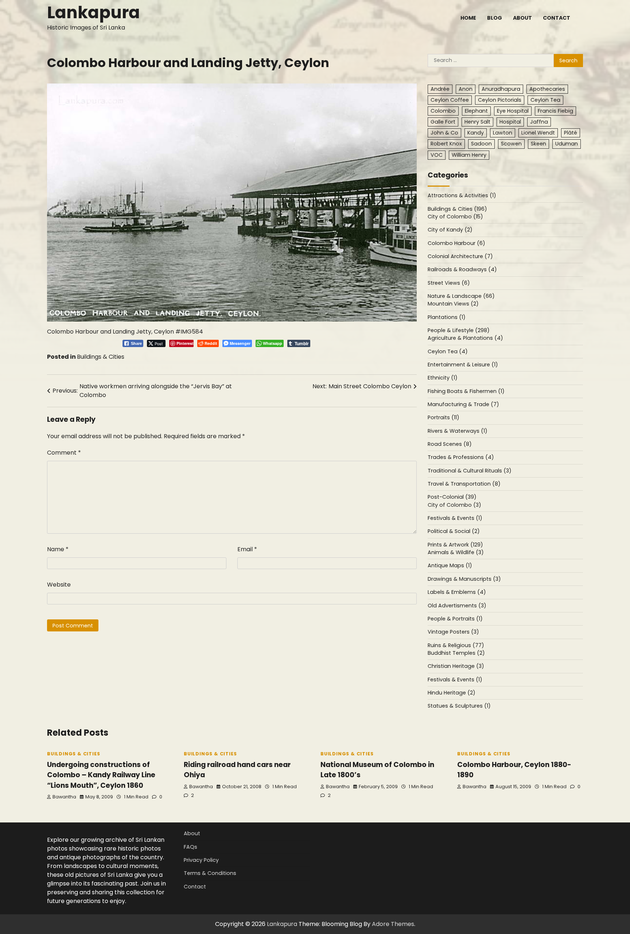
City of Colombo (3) (454, 505)
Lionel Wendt (538, 132)
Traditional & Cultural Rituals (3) (470, 470)
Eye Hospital (513, 110)
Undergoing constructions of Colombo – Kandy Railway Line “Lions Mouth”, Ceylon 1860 (101, 775)
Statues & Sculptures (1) (459, 705)
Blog (494, 18)
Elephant (476, 110)
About (522, 18)
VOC (437, 155)
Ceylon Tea (545, 100)
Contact (556, 18)
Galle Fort (443, 121)
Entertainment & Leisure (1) (463, 364)
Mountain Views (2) (453, 303)
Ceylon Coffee (450, 100)
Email (247, 549)
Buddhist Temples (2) (456, 653)
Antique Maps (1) (450, 565)
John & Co (444, 132)
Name (58, 549)
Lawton (502, 132)
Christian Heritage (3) (456, 666)
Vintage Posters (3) (453, 631)
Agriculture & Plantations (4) (465, 338)
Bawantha (64, 797)
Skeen (538, 143)
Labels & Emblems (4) (457, 592)
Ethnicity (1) (443, 377)
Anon (465, 89)
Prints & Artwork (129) (455, 544)
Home (468, 18)
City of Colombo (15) (455, 216)
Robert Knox (446, 143)
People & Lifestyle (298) (459, 330)
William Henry (469, 155)
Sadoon (481, 143)
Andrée (440, 89)
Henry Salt (477, 121)
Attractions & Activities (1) (462, 195)
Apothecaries (547, 89)
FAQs (190, 847)
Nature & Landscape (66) (461, 296)
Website (59, 584)
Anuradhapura (501, 89)
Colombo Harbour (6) (456, 243)
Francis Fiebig (555, 110)
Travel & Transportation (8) (464, 483)
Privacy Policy (201, 860)
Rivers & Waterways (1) (457, 431)
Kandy (475, 132)
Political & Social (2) (454, 531)
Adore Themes (393, 924)
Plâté (570, 132)
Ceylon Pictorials (499, 100)
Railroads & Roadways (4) (462, 269)
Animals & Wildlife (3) (456, 552)
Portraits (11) (443, 417)
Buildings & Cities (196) (457, 209)
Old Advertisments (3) (457, 605)
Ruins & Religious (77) (456, 645)
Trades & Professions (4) (461, 457)
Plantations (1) (447, 317)
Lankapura (93, 12)
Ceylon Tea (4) (448, 351)
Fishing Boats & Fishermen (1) (466, 391)
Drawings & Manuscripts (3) (464, 579)
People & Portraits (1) (455, 618)
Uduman (566, 143)
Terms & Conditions (210, 873)
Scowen (511, 143)
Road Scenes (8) (450, 444)
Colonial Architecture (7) (460, 256)
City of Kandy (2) (450, 229)
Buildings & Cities (100, 357)
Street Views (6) (449, 283)
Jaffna (539, 121)
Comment (64, 452)
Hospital (510, 121)
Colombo (443, 110)
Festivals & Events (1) (455, 518)
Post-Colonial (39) (452, 497)
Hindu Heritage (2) (451, 692)
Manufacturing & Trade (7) (463, 404)
